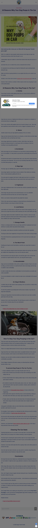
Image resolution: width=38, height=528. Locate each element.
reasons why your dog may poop (24, 78)
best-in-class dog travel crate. (19, 413)
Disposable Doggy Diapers (17, 390)
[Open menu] (2, 2)
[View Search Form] (36, 2)
